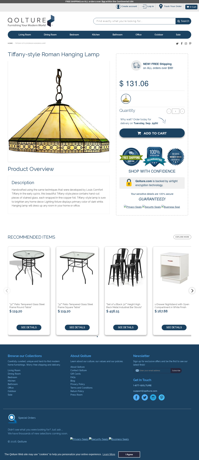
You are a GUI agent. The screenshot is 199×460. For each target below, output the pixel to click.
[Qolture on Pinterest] (190, 43)
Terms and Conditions (81, 388)
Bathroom (118, 34)
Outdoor (159, 34)
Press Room (76, 395)
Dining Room (50, 34)
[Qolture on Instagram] (186, 43)
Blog (72, 381)
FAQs (73, 377)
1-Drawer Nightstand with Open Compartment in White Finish (172, 306)
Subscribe (176, 371)
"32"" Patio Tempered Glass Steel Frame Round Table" (27, 306)
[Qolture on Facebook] (182, 43)
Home (10, 43)
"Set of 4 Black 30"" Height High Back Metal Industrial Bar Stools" (124, 306)
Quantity (127, 110)
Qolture (22, 441)
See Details (29, 327)
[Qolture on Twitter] (177, 43)
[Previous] (7, 291)
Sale (178, 34)
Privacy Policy (77, 384)
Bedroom (74, 34)
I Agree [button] (129, 454)
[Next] (192, 291)
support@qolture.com (145, 391)
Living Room (25, 34)
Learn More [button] (109, 454)
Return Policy (77, 391)
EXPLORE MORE (182, 237)
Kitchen (96, 34)
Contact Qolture (78, 370)
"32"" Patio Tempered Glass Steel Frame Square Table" (75, 306)
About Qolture (77, 367)
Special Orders (27, 417)
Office (138, 34)
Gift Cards (75, 374)
